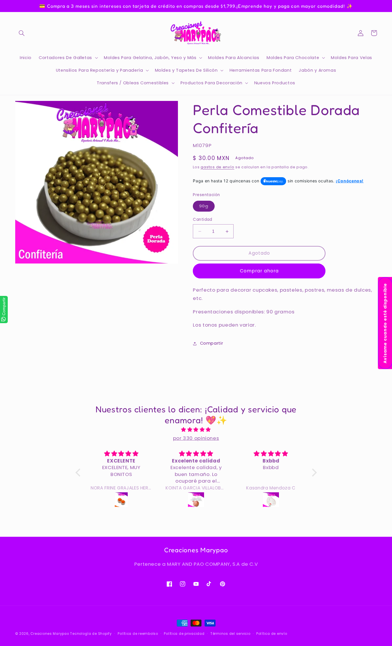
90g (206, 207)
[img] (196, 430)
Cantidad (202, 219)
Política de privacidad (184, 633)
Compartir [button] (211, 343)
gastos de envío (217, 167)
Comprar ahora (259, 271)
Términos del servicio (230, 633)
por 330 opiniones (196, 438)
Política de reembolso (138, 633)
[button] (21, 33)
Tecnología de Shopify (91, 633)
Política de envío (271, 633)
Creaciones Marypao (49, 633)
